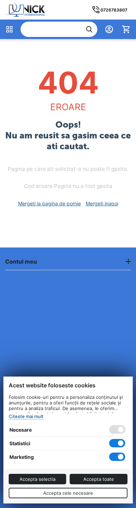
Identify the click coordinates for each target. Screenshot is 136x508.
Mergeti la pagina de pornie (49, 203)
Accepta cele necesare (68, 493)
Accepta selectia (37, 479)
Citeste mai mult (26, 416)
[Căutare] (89, 29)
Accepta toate (98, 479)
